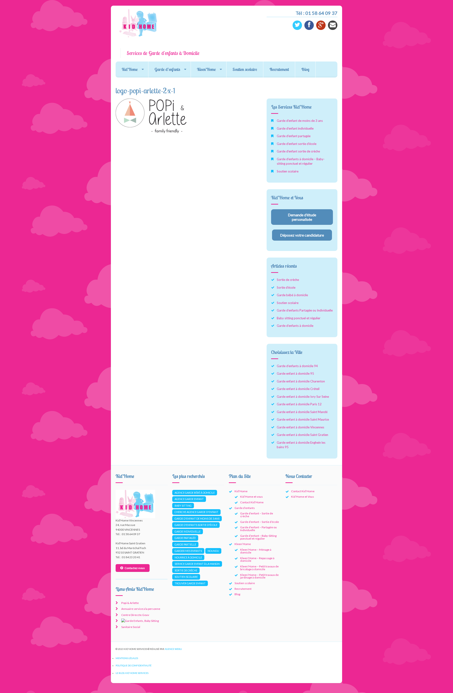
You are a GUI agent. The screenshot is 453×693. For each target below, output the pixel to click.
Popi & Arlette (130, 603)
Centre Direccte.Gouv (135, 615)
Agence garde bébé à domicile (195, 492)
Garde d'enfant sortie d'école (296, 144)
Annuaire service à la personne (140, 609)
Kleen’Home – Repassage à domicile (257, 559)
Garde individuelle (188, 531)
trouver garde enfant (190, 583)
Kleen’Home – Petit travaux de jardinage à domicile (259, 576)
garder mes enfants (188, 550)
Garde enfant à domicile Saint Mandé (302, 412)
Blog (305, 69)
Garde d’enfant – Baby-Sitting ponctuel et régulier (258, 537)
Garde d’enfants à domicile (295, 326)
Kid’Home (130, 69)
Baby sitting (183, 505)
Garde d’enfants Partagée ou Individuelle (305, 310)
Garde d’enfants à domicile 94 (297, 366)
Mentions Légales (127, 658)
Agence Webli (173, 649)
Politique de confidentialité (133, 665)
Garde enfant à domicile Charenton (301, 381)
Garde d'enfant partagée (293, 136)
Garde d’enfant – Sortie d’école (259, 522)
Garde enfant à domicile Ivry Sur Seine (303, 396)
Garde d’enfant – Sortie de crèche (256, 515)
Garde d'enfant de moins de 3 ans (300, 121)
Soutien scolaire (245, 69)
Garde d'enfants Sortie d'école (196, 524)
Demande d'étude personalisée (302, 217)
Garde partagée (185, 537)
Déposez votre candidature (302, 235)
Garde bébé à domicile (292, 295)
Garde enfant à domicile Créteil (298, 389)
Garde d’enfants (167, 69)
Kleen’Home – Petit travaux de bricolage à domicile (259, 568)
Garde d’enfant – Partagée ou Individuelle (258, 528)
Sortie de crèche (288, 280)
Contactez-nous (135, 568)
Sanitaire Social (130, 627)
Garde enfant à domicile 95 (295, 373)
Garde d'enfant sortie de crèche (298, 151)
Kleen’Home (206, 69)
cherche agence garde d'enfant (196, 511)
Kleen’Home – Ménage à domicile (255, 551)
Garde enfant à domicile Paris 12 (299, 404)
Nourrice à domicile (188, 557)
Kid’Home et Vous (302, 496)
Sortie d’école (286, 287)
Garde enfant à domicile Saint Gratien (302, 435)
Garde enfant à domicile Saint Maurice (303, 419)
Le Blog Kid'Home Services (132, 673)
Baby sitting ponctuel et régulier (298, 318)
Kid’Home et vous (251, 496)
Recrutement (279, 69)
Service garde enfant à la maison (197, 563)
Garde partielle (185, 544)
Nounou (213, 550)
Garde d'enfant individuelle (295, 128)
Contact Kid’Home (252, 502)
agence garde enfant (189, 498)
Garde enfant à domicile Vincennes (300, 427)
